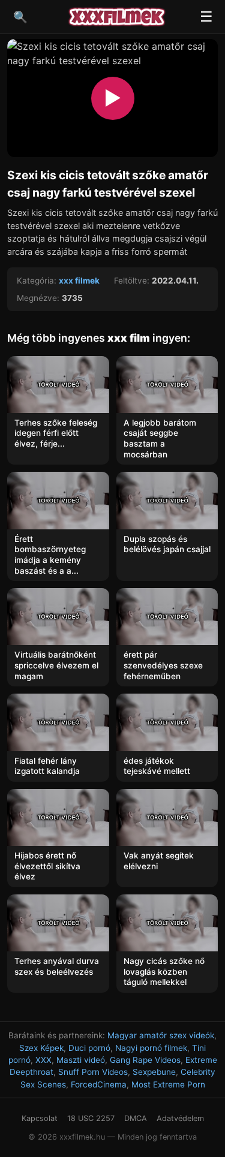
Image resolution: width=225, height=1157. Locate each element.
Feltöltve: (131, 280)
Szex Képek (41, 1048)
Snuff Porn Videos (93, 1072)
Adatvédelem (180, 1118)
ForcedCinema (99, 1084)
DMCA (135, 1118)
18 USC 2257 (91, 1118)
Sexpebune (154, 1072)
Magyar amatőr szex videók (160, 1035)
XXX (43, 1060)
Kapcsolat (40, 1118)
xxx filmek (79, 280)
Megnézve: (38, 298)
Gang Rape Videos (145, 1060)
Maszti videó (80, 1060)
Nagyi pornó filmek (151, 1048)
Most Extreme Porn (168, 1084)
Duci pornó (89, 1048)
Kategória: (36, 280)
